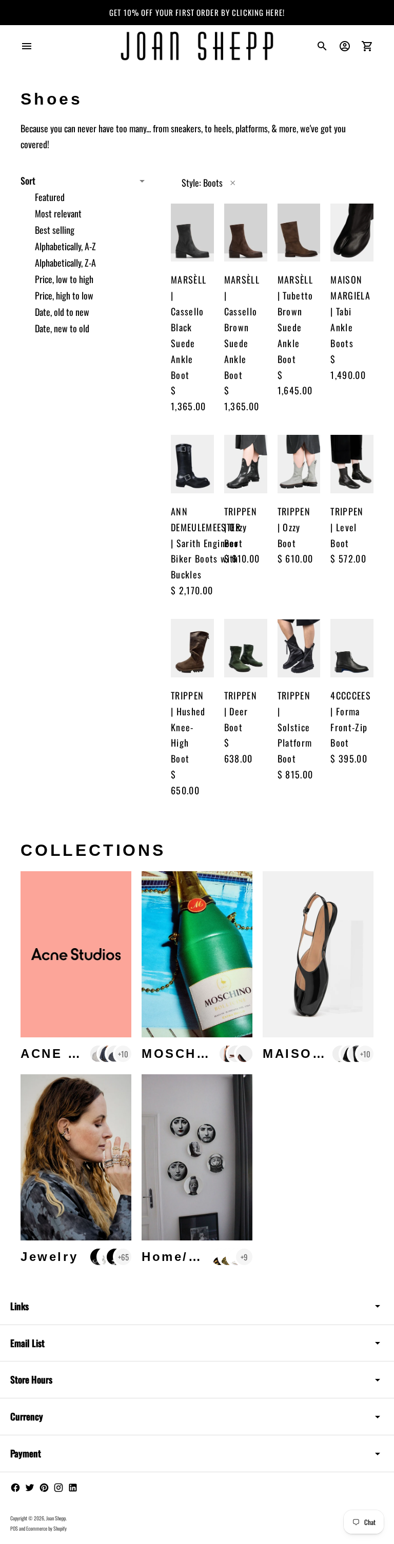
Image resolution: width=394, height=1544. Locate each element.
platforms (251, 128)
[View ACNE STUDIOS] (76, 954)
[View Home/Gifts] (197, 1157)
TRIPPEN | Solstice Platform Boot (295, 727)
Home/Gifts (184, 1257)
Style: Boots (202, 182)
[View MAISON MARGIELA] (318, 954)
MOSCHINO (183, 1053)
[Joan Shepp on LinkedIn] (73, 1487)
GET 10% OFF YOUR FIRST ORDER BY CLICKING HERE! (197, 12)
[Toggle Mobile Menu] (26, 46)
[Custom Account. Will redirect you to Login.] (344, 46)
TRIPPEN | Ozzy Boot (240, 527)
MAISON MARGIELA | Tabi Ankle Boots (350, 311)
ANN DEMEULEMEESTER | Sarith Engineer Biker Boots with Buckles (206, 543)
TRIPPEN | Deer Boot (240, 711)
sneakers (186, 128)
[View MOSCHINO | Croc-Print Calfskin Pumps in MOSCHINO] (244, 1054)
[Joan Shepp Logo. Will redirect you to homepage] (197, 46)
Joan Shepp (56, 1518)
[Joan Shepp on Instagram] (58, 1487)
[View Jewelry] (76, 1157)
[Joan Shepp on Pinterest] (44, 1487)
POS (14, 1528)
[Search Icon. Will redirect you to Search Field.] (322, 46)
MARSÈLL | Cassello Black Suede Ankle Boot (188, 327)
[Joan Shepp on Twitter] (30, 1487)
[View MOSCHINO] (197, 954)
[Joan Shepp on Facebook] (15, 1487)
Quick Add (212, 244)
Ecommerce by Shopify (46, 1528)
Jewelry (49, 1257)
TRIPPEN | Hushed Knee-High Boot (188, 727)
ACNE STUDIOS (78, 1053)
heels (223, 128)
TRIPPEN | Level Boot (346, 527)
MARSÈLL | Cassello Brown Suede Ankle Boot (242, 327)
